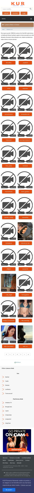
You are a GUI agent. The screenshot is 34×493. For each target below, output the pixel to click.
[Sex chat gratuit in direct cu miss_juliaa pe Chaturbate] (8, 154)
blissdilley (8, 62)
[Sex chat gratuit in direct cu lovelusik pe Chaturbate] (25, 154)
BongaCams (5, 341)
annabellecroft (25, 114)
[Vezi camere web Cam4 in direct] (3, 411)
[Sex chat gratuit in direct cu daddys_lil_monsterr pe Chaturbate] (8, 309)
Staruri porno (19, 460)
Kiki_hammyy (25, 320)
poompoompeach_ (25, 140)
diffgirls (9, 269)
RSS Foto (12, 463)
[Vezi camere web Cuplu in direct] (3, 381)
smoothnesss (9, 114)
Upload (6, 13)
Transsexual (8, 393)
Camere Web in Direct (11, 25)
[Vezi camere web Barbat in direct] (3, 377)
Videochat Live (10, 29)
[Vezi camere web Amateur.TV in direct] (3, 402)
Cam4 (6, 411)
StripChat (20, 238)
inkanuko (25, 88)
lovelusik (25, 166)
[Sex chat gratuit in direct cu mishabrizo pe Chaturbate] (8, 231)
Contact (27, 460)
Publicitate (11, 460)
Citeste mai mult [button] (26, 485)
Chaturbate (4, 58)
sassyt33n (25, 269)
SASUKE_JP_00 (25, 243)
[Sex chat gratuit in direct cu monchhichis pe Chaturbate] (8, 180)
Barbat (7, 377)
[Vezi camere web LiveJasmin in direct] (3, 419)
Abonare (5, 458)
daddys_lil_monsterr (9, 320)
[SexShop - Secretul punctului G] (17, 362)
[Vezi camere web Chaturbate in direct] (3, 415)
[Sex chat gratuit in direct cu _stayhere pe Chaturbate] (25, 51)
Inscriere (15, 13)
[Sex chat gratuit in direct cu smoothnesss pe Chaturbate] (8, 102)
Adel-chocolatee (9, 346)
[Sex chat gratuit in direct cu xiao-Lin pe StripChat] (25, 334)
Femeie (7, 385)
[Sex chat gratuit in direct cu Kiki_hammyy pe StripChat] (25, 309)
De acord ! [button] (9, 489)
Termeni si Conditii (15, 458)
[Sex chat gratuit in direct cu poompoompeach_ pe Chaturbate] (25, 128)
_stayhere (25, 62)
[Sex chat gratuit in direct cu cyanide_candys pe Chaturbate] (8, 205)
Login (24, 13)
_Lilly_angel (9, 295)
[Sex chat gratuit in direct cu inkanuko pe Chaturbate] (25, 76)
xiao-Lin (25, 346)
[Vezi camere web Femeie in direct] (3, 385)
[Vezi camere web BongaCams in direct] (3, 406)
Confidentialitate (26, 458)
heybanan (9, 140)
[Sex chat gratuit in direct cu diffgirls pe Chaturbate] (8, 257)
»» (28, 354)
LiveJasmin (8, 419)
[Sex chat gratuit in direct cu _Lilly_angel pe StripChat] (8, 283)
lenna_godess (25, 191)
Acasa (3, 29)
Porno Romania (13, 466)
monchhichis (8, 191)
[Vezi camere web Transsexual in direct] (3, 393)
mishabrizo (9, 243)
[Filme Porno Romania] (17, 3)
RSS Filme (5, 463)
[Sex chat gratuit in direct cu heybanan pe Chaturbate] (8, 128)
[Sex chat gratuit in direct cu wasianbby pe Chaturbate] (25, 205)
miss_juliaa (9, 166)
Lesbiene (7, 389)
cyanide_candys (8, 217)
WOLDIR (19, 463)
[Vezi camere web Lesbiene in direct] (3, 389)
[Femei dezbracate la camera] (17, 440)
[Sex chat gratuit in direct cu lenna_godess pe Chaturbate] (25, 180)
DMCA (4, 460)
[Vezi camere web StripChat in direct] (3, 423)
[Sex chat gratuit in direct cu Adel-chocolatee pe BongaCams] (8, 334)
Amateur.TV (8, 402)
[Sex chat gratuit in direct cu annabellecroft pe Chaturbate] (25, 102)
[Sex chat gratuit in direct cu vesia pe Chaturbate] (8, 76)
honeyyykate (25, 295)
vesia (8, 88)
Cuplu (7, 381)
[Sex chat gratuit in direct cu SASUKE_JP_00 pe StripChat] (25, 231)
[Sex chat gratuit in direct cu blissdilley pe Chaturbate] (8, 51)
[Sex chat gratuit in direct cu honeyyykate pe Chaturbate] (25, 283)
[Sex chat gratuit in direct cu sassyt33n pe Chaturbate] (25, 257)
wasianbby (25, 217)
